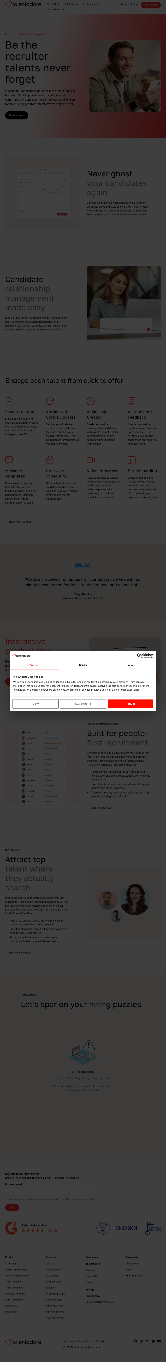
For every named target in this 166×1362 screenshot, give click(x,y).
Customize (81, 703)
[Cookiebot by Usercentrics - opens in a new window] (139, 655)
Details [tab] (83, 665)
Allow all (130, 703)
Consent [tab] (34, 665)
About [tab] (131, 665)
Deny (36, 703)
